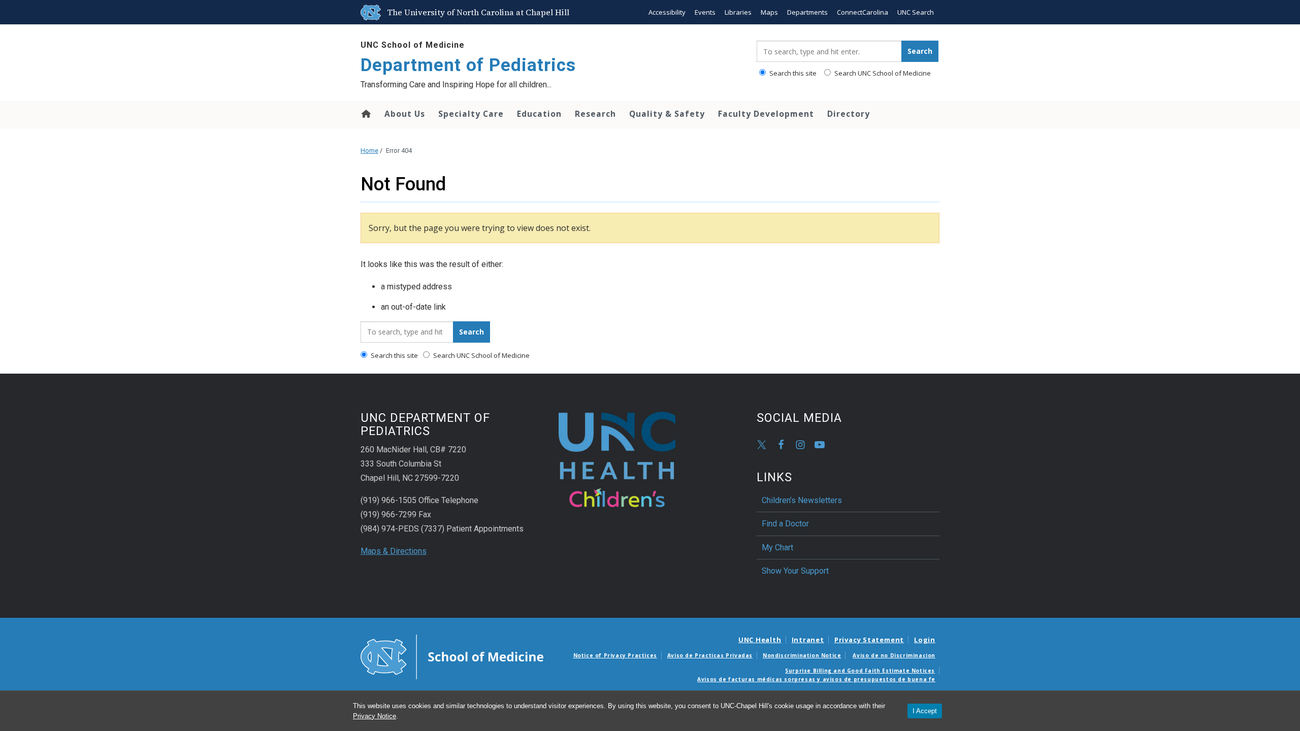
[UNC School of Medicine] (452, 656)
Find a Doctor (785, 523)
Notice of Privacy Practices (615, 655)
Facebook (781, 445)
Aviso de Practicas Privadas (710, 655)
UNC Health (760, 639)
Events (705, 12)
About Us (404, 113)
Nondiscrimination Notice (802, 655)
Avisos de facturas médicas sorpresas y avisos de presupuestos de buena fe (816, 679)
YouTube (820, 445)
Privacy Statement (869, 639)
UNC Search (915, 12)
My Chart (777, 547)
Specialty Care (471, 113)
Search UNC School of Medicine (882, 73)
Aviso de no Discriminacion (894, 655)
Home (365, 114)
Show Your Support (795, 571)
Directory (848, 113)
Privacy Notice (374, 716)
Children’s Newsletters (802, 500)
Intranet (808, 639)
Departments (807, 12)
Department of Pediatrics (468, 65)
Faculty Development (766, 113)
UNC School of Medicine (413, 45)
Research (595, 113)
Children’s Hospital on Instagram (800, 445)
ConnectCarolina (862, 12)
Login (924, 639)
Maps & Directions (394, 551)
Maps (769, 12)
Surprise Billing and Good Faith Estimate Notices (860, 670)
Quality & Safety (667, 113)
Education (539, 113)
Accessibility (667, 12)
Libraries (738, 12)
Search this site (792, 73)
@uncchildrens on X (762, 445)
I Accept (925, 711)
